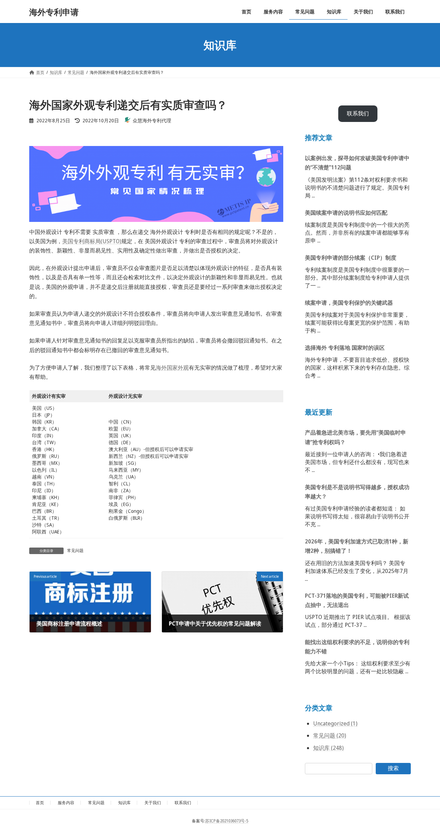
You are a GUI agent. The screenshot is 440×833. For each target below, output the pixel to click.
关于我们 (152, 803)
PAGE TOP (423, 801)
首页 (40, 803)
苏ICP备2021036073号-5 (226, 821)
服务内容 (66, 803)
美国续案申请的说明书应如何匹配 (346, 212)
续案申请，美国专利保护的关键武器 (349, 302)
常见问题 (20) (329, 735)
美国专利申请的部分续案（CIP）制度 (350, 257)
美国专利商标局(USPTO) (91, 241)
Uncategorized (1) (335, 724)
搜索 (393, 768)
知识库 (124, 803)
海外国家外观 (172, 367)
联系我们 (358, 113)
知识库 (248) (328, 748)
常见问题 (75, 550)
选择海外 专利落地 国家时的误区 (345, 347)
